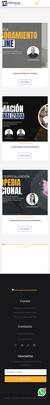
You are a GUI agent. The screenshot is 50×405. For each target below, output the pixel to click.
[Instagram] (16, 345)
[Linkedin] (34, 345)
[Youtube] (22, 345)
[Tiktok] (28, 345)
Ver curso (24, 82)
